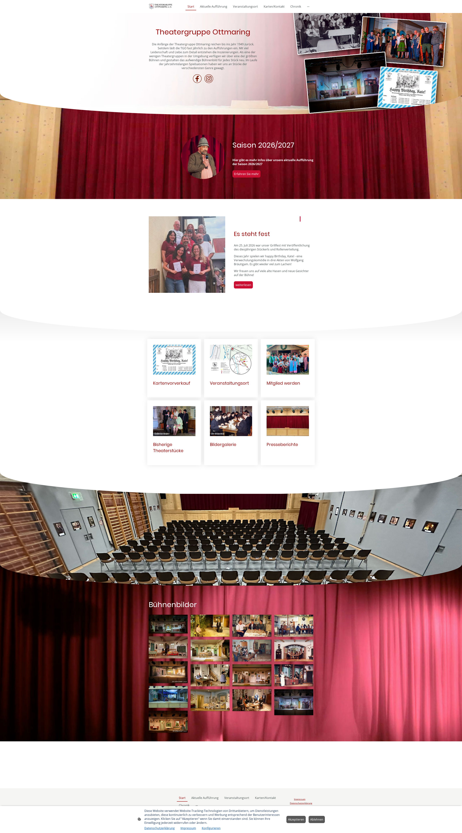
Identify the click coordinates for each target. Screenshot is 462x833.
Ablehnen (316, 819)
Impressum (188, 828)
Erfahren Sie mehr (246, 174)
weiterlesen (243, 285)
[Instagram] (208, 78)
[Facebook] (197, 78)
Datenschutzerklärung (159, 828)
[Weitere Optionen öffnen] (308, 6)
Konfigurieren (211, 828)
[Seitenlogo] (161, 6)
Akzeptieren (296, 819)
